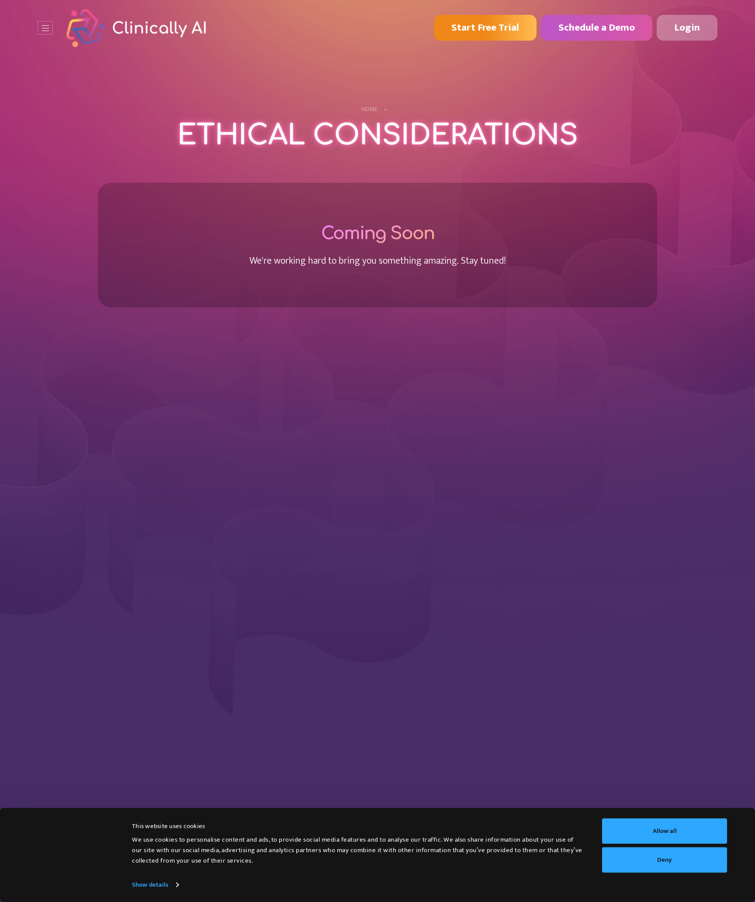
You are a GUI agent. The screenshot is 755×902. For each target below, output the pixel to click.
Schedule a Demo (596, 27)
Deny (664, 859)
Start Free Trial (485, 27)
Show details (150, 884)
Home (374, 109)
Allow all (665, 830)
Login (687, 27)
